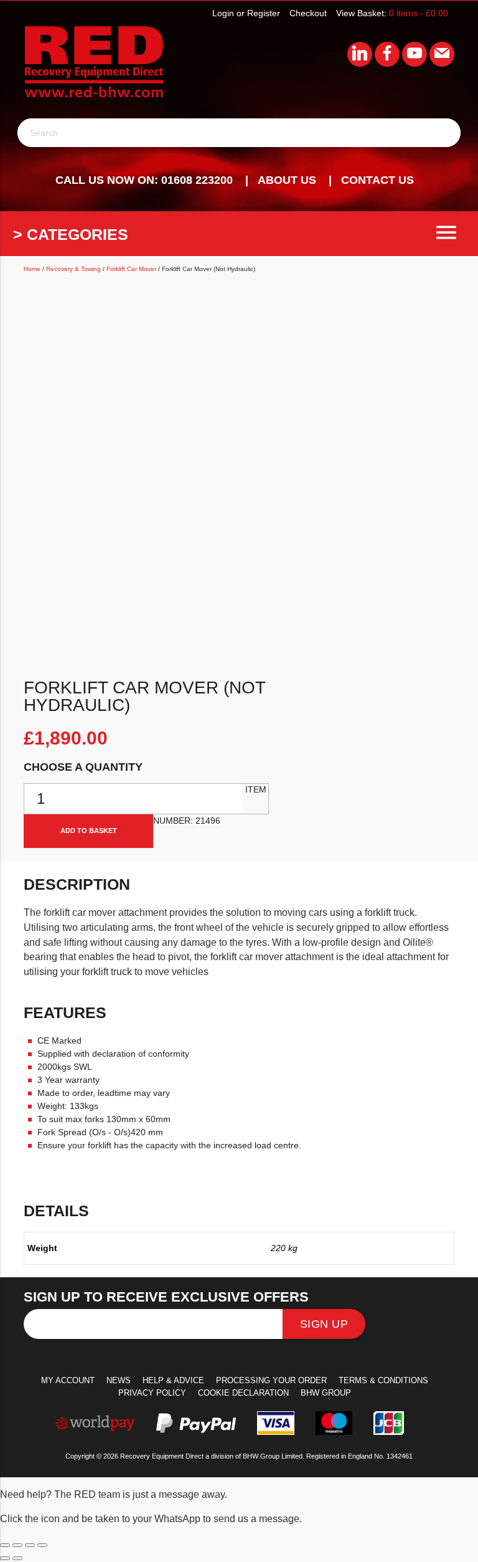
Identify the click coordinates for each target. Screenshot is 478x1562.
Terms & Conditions (383, 1380)
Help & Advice (173, 1380)
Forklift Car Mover (131, 268)
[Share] (30, 1545)
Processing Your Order (271, 1380)
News (118, 1380)
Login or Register (246, 13)
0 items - (418, 13)
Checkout (308, 13)
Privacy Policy (152, 1393)
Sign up (324, 1324)
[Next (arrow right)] (17, 1558)
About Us (287, 180)
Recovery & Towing (73, 268)
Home (32, 268)
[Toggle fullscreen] (17, 1545)
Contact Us (377, 180)
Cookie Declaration (243, 1393)
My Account (68, 1380)
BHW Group (326, 1393)
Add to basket (88, 830)
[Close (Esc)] (42, 1545)
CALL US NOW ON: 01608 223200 (144, 180)
